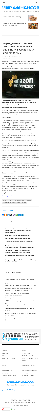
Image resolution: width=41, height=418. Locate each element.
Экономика (5, 353)
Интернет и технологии (9, 358)
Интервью (25, 368)
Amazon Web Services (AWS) (23, 200)
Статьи (4, 365)
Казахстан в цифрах (28, 375)
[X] (11, 215)
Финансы (4, 350)
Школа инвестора (7, 370)
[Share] (32, 2)
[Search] (37, 2)
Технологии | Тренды (28, 365)
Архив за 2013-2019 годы (9, 390)
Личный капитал (7, 373)
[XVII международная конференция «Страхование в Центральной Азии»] (20, 337)
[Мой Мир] (19, 215)
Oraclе (11, 200)
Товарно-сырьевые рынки (30, 358)
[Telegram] (8, 215)
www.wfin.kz (10, 404)
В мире (24, 350)
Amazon (5, 200)
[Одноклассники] (5, 215)
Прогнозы (25, 373)
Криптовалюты (26, 353)
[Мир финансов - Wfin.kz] (20, 9)
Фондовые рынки (27, 355)
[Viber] (14, 215)
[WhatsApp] (17, 215)
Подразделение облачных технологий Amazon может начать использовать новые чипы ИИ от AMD (18, 48)
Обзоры (4, 368)
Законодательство (7, 348)
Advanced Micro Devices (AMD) (11, 202)
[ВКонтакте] (3, 215)
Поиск (24, 360)
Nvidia (24, 202)
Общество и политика (29, 348)
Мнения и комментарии (29, 370)
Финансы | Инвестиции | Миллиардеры (9, 377)
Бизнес (4, 355)
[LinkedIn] (22, 215)
